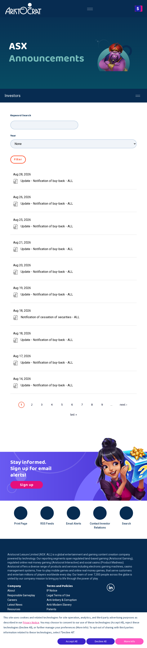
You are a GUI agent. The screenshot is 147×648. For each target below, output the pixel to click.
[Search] (126, 513)
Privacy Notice (31, 622)
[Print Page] (20, 513)
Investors (12, 95)
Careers (12, 599)
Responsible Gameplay (21, 595)
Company (14, 586)
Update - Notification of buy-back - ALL (47, 181)
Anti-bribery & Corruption (62, 599)
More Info (129, 641)
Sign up (26, 485)
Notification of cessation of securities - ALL (50, 317)
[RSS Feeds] (47, 513)
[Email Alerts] (73, 513)
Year (13, 136)
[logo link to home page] (23, 9)
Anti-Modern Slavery (59, 604)
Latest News (14, 604)
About (11, 590)
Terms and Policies (60, 586)
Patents (51, 609)
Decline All (100, 641)
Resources (13, 609)
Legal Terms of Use (58, 595)
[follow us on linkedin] (110, 587)
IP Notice (52, 590)
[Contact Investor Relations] (99, 513)
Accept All (71, 641)
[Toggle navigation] (90, 8)
